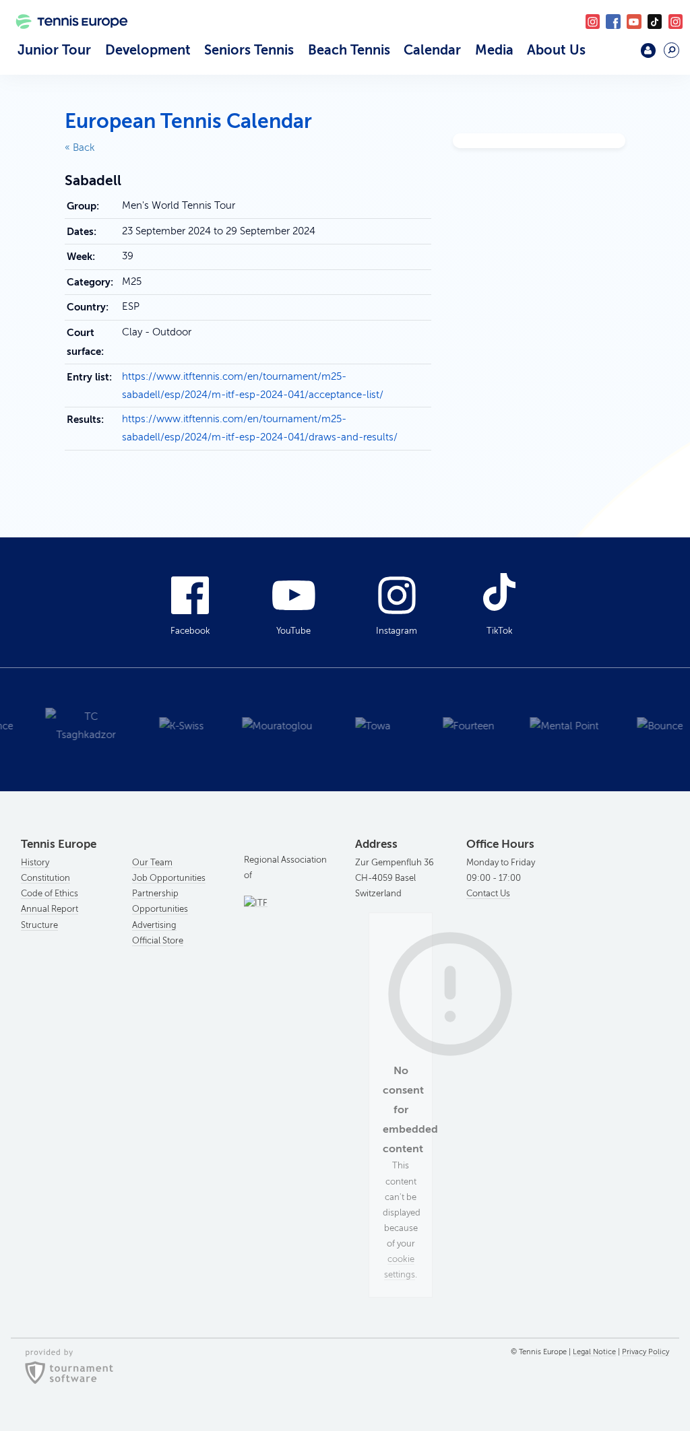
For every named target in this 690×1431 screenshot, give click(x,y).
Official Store (157, 940)
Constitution (45, 878)
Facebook (613, 21)
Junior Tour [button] (54, 50)
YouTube (634, 21)
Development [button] (148, 50)
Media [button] (494, 50)
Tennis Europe (66, 39)
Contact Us (488, 893)
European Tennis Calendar (188, 121)
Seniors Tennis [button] (249, 50)
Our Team (152, 862)
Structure (39, 925)
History (35, 862)
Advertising (154, 925)
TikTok (655, 21)
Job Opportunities (169, 878)
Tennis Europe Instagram (675, 21)
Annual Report (49, 909)
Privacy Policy (645, 1352)
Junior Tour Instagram (593, 21)
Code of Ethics (49, 893)
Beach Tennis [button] (349, 50)
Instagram (396, 631)
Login (648, 50)
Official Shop (617, 55)
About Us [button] (556, 50)
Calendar (432, 50)
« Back (80, 147)
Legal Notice (594, 1352)
